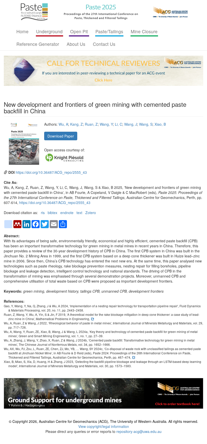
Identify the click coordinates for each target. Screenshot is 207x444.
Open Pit (79, 31)
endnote (66, 212)
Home (22, 31)
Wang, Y (106, 124)
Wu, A (63, 124)
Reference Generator (37, 44)
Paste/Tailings (109, 31)
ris (43, 212)
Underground (49, 31)
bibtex (52, 212)
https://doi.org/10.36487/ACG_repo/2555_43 (51, 172)
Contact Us (104, 44)
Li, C (118, 124)
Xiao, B (160, 124)
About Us (76, 44)
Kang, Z (76, 124)
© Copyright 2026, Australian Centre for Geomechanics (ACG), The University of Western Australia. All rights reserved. (103, 421)
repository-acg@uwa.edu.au (139, 431)
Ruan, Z (91, 124)
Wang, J (130, 124)
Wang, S (145, 124)
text (79, 212)
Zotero (90, 212)
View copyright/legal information (103, 426)
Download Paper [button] (60, 136)
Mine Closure (144, 31)
